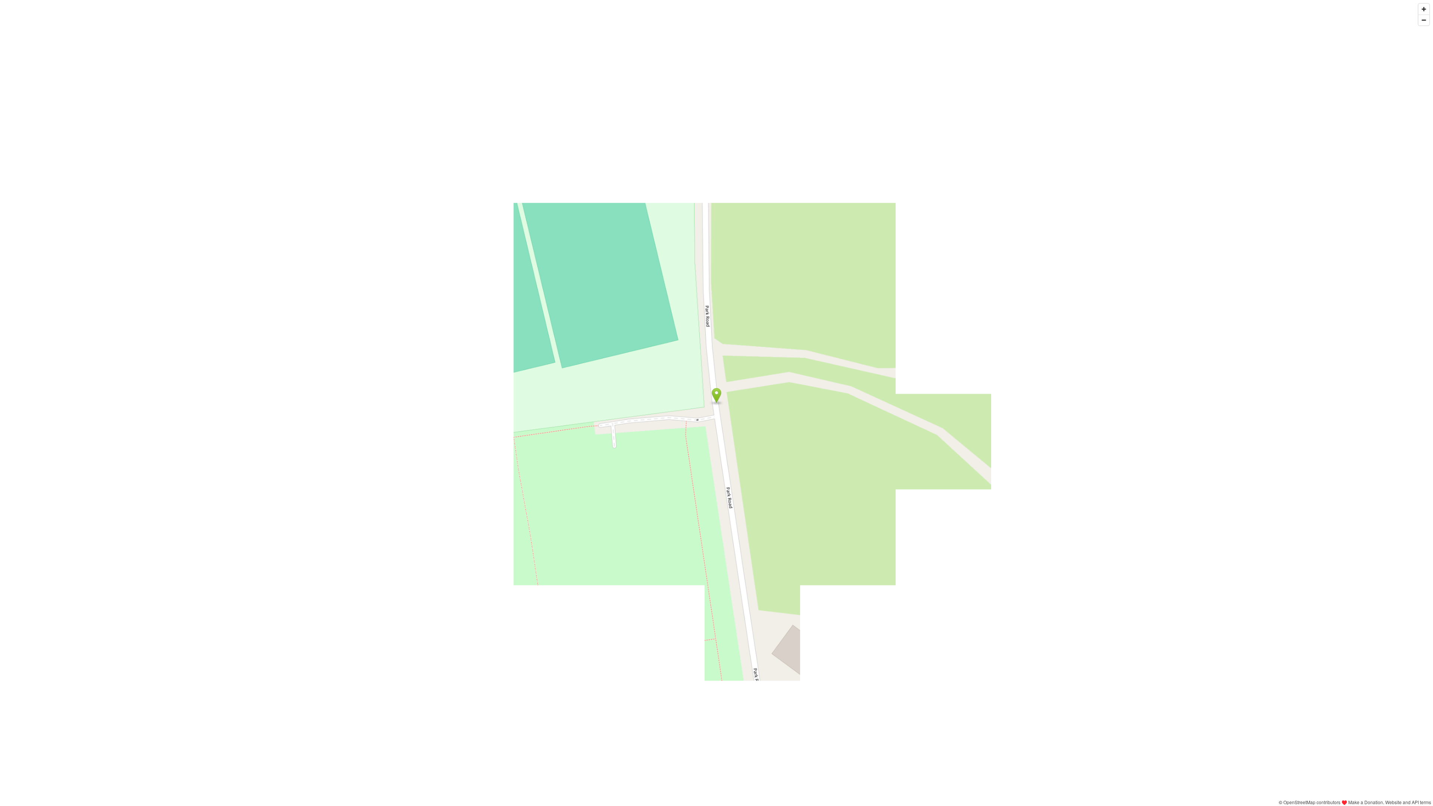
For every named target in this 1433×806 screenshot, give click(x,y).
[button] (716, 395)
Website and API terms (1408, 802)
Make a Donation (1365, 802)
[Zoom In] (1423, 9)
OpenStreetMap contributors (1311, 802)
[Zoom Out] (1423, 20)
